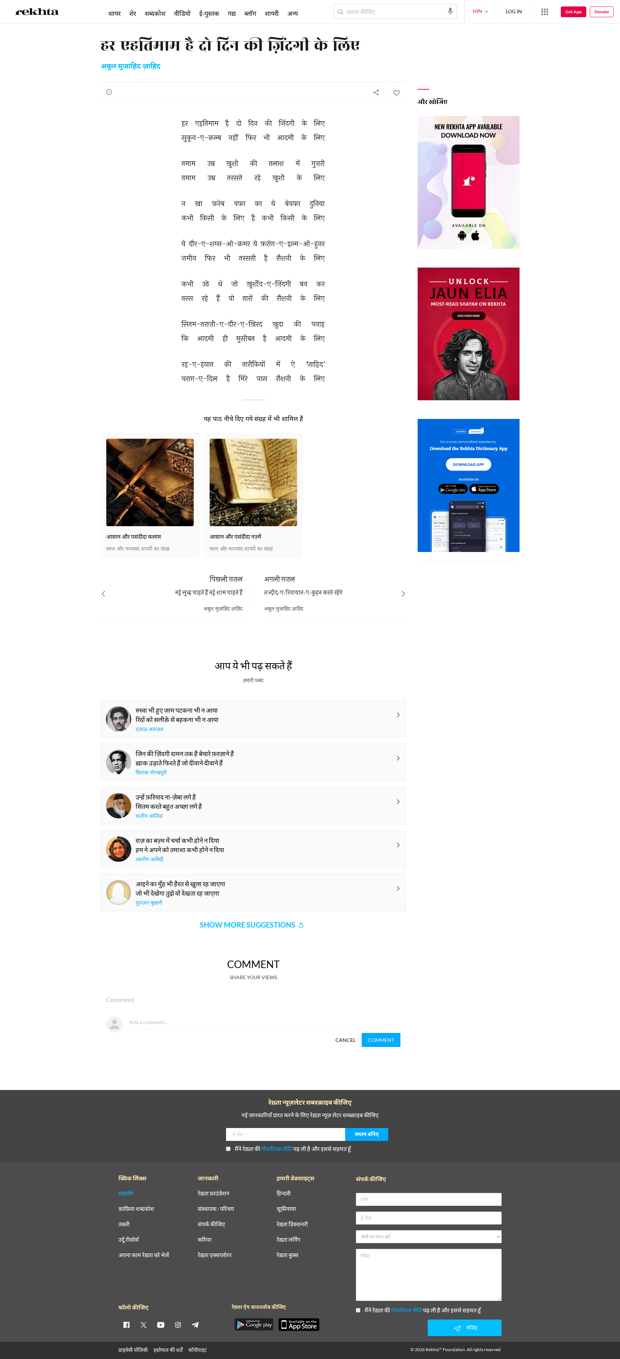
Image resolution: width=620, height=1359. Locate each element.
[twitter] (143, 1324)
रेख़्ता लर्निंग (288, 1240)
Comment (381, 1040)
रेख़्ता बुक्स (288, 1255)
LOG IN (514, 11)
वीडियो (182, 13)
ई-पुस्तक (209, 13)
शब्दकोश (155, 13)
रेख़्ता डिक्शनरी (292, 1224)
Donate (602, 11)
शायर (114, 13)
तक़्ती (124, 1224)
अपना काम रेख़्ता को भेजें (143, 1255)
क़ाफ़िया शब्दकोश (136, 1209)
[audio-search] (450, 11)
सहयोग (125, 1193)
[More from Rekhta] (544, 12)
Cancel (345, 1040)
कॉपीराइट (197, 1350)
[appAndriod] (253, 1324)
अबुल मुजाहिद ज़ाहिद (130, 66)
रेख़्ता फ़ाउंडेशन (213, 1193)
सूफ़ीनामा (286, 1209)
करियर (205, 1240)
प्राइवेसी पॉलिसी (133, 1350)
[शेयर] (376, 92)
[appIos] (298, 1324)
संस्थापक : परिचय (216, 1209)
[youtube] (160, 1324)
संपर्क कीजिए (211, 1224)
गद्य (232, 13)
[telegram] (195, 1324)
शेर (132, 13)
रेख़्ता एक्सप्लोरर (215, 1255)
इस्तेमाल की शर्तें (168, 1350)
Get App (573, 11)
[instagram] (178, 1324)
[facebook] (126, 1324)
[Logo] (37, 13)
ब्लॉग (250, 13)
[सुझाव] (109, 92)
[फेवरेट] (396, 92)
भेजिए (472, 1328)
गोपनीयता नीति (276, 1148)
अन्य (292, 13)
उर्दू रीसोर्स (128, 1240)
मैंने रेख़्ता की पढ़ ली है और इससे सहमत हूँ (293, 1148)
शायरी (272, 13)
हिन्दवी (284, 1193)
